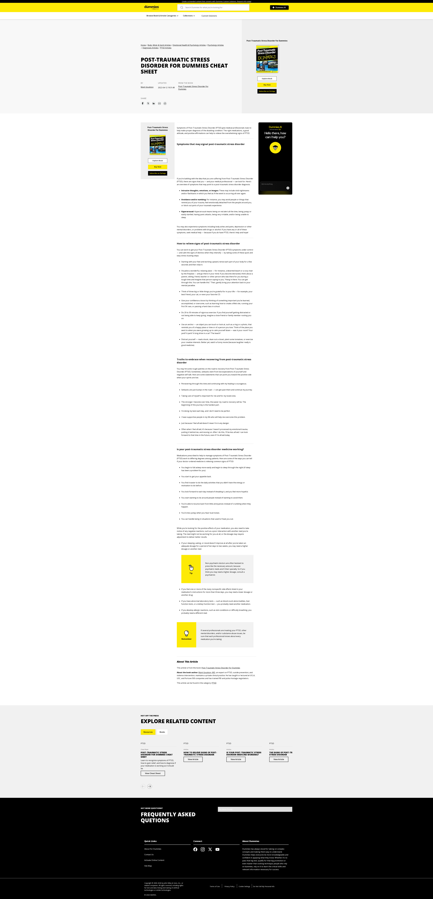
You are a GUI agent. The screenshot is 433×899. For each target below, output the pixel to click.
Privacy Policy (229, 886)
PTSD (214, 683)
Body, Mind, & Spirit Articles (159, 45)
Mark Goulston (147, 87)
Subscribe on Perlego (267, 91)
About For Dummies (152, 849)
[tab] (148, 732)
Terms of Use (215, 886)
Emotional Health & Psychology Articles (189, 45)
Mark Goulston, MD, (207, 672)
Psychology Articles (215, 45)
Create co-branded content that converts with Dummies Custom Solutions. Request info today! (216, 1)
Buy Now (267, 85)
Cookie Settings (244, 886)
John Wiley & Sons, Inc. (172, 883)
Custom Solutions (209, 16)
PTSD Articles (165, 48)
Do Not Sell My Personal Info (263, 886)
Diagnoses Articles (150, 48)
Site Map (148, 866)
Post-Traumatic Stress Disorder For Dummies (193, 87)
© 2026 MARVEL (150, 895)
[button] (162, 15)
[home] (151, 7)
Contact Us (149, 854)
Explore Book (267, 79)
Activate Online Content (154, 860)
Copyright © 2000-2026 (152, 883)
